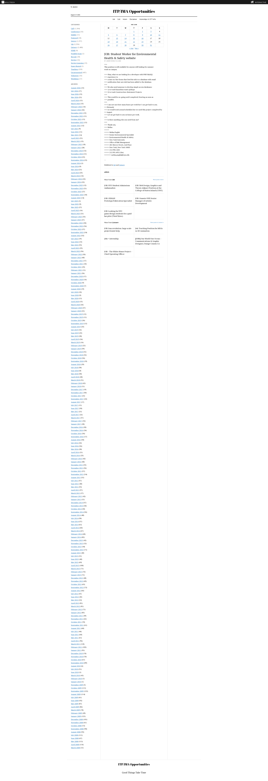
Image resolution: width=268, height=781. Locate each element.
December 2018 (77, 352)
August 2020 (76, 289)
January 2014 (76, 537)
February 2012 (76, 609)
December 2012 (77, 578)
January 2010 (76, 682)
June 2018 (75, 371)
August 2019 (76, 327)
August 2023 (76, 198)
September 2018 (77, 361)
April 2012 (75, 603)
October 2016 (76, 433)
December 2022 (77, 223)
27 (117, 45)
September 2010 (77, 663)
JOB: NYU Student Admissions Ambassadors (117, 186)
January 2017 (76, 424)
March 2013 (75, 568)
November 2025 (77, 116)
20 (117, 42)
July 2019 (74, 330)
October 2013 (76, 546)
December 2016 (77, 427)
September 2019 (77, 323)
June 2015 (75, 484)
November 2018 (77, 355)
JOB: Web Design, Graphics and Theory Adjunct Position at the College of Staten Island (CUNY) (149, 188)
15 (134, 38)
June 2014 (75, 521)
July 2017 (74, 405)
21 (125, 42)
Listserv (74, 47)
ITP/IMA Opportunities (134, 11)
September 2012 (77, 587)
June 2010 (75, 672)
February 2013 (76, 572)
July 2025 (74, 129)
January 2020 (76, 311)
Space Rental (76, 66)
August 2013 (76, 553)
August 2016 (76, 440)
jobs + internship (111, 238)
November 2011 (77, 619)
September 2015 (77, 474)
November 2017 (77, 392)
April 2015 (75, 490)
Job (114, 19)
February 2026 (76, 107)
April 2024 (75, 173)
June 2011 (75, 634)
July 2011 (74, 631)
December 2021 (77, 261)
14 (125, 38)
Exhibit (73, 35)
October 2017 (76, 396)
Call (118, 19)
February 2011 (76, 647)
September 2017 (77, 399)
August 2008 (76, 732)
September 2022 (77, 232)
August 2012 (76, 590)
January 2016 (76, 462)
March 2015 (75, 493)
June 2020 (75, 295)
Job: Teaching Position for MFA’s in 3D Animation (149, 229)
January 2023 (76, 220)
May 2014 (74, 524)
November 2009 (77, 685)
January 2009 (76, 716)
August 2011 (76, 628)
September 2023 (77, 195)
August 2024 (76, 163)
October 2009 (76, 688)
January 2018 (76, 386)
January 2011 (76, 650)
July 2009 (74, 697)
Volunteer (75, 75)
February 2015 (76, 496)
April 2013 (75, 565)
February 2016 (76, 458)
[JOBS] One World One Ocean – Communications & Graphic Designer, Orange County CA (148, 241)
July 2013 (74, 556)
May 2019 (74, 336)
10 (151, 35)
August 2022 (76, 235)
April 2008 (75, 744)
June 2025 (75, 132)
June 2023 (75, 204)
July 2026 (74, 91)
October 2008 (76, 726)
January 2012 (76, 612)
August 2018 (76, 364)
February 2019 (76, 345)
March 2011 (75, 644)
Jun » (137, 48)
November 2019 (77, 317)
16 (142, 38)
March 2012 (75, 606)
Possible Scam (76, 53)
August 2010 (76, 666)
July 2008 (74, 735)
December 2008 (77, 719)
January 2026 (76, 110)
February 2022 (76, 254)
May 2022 (74, 245)
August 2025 (76, 125)
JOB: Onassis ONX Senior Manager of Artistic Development (145, 201)
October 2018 (76, 358)
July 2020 (74, 292)
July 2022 (74, 239)
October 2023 (76, 191)
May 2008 (74, 741)
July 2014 (74, 518)
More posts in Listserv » (157, 222)
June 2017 (75, 408)
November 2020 (77, 279)
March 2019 (75, 342)
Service (73, 60)
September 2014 (77, 512)
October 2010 (76, 660)
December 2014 (77, 502)
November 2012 (77, 581)
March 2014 (75, 531)
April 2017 (75, 414)
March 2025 (75, 141)
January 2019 (76, 349)
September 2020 (77, 286)
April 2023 (75, 210)
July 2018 (74, 367)
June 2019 (75, 333)
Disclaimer (133, 19)
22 (134, 42)
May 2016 (74, 449)
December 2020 (77, 276)
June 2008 (75, 738)
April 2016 (75, 452)
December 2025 (77, 113)
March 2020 (75, 305)
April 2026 (75, 100)
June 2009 (75, 700)
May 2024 (74, 169)
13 (117, 38)
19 (109, 42)
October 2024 (76, 157)
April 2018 (75, 377)
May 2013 (74, 562)
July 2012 (74, 594)
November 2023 (77, 188)
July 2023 (74, 201)
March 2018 (75, 380)
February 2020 (76, 308)
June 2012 (75, 597)
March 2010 (75, 675)
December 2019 (77, 314)
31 (151, 45)
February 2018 (76, 383)
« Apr (131, 48)
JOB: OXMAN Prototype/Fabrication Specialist (118, 199)
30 (142, 45)
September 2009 (77, 691)
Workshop (75, 79)
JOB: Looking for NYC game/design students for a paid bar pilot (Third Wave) (117, 213)
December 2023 (77, 185)
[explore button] (253, 2)
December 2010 (77, 653)
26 (109, 45)
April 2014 (75, 528)
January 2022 (76, 257)
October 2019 (76, 320)
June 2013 (75, 559)
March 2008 (75, 748)
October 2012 (76, 584)
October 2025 (76, 119)
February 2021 (76, 270)
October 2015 (76, 471)
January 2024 (76, 182)
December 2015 (77, 465)
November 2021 (77, 264)
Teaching (74, 69)
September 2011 (77, 625)
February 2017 (76, 421)
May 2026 (74, 97)
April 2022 (75, 248)
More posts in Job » (158, 179)
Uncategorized (76, 72)
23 (142, 42)
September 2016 (77, 436)
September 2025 (77, 122)
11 (159, 35)
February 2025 (76, 144)
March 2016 (75, 455)
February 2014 (76, 534)
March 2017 (75, 418)
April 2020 (75, 301)
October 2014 (76, 509)
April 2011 (75, 641)
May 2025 (74, 135)
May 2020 (74, 298)
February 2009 (76, 713)
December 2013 (77, 540)
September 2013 (77, 550)
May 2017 (74, 411)
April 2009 (75, 707)
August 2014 (76, 515)
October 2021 (76, 267)
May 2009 (74, 704)
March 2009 (75, 710)
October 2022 (76, 229)
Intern (125, 19)
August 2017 (76, 402)
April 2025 (75, 138)
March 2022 (75, 251)
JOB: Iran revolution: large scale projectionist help (117, 229)
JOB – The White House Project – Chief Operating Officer (118, 252)
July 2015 (74, 480)
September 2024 (77, 160)
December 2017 (77, 389)
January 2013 (76, 575)
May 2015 (74, 487)
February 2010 (76, 678)
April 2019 (75, 339)
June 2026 (75, 94)
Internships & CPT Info (147, 19)
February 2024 (76, 179)
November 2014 (77, 506)
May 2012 (74, 600)
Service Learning (77, 63)
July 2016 (74, 443)
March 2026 (75, 103)
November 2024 (77, 154)
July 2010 (74, 669)
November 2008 (77, 722)
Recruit (74, 57)
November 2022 (77, 226)
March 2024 (75, 176)
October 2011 (76, 622)
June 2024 (75, 166)
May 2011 (74, 638)
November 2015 (77, 468)
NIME (73, 50)
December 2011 (77, 616)
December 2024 (77, 151)
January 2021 (76, 273)
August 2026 (76, 88)
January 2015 (76, 499)
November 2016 (77, 430)
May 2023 (74, 207)
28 (125, 45)
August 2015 (76, 477)
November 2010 (77, 656)
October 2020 (76, 283)
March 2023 (75, 213)
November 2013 (77, 543)
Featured (74, 38)
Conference (75, 31)
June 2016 (75, 446)
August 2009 (76, 694)
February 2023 (76, 217)
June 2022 (75, 242)
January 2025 (76, 147)
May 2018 (74, 374)
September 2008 (77, 729)
